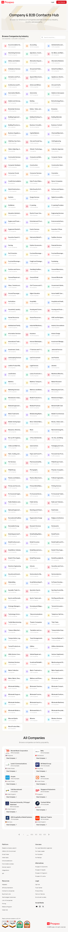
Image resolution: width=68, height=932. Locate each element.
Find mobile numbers (8, 864)
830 (32, 834)
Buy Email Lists (6, 894)
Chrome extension (7, 860)
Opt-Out (37, 884)
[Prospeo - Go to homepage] (7, 2)
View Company (10, 758)
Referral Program (7, 906)
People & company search (9, 848)
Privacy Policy (39, 891)
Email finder (5, 854)
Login (52, 2)
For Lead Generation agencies (43, 848)
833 (44, 834)
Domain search (6, 867)
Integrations (5, 870)
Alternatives (39, 863)
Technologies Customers (9, 897)
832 (40, 834)
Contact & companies (8, 891)
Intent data (5, 857)
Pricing (4, 903)
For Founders (39, 854)
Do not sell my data (40, 897)
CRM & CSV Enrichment (9, 851)
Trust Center (38, 887)
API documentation (7, 887)
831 (36, 834)
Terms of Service (40, 894)
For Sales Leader (40, 851)
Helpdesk (4, 884)
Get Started (61, 2)
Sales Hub (5, 910)
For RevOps (38, 857)
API (3, 873)
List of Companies (7, 900)
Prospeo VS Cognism (41, 873)
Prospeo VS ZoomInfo (41, 866)
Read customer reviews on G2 (10, 918)
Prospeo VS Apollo (40, 870)
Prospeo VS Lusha (40, 876)
